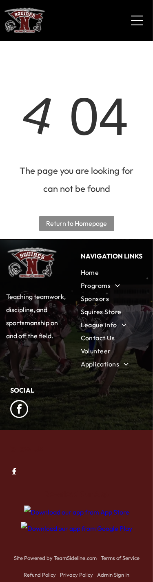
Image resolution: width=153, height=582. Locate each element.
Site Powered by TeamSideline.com (55, 558)
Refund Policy (40, 574)
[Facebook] (14, 471)
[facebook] (19, 410)
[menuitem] (112, 272)
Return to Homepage (76, 223)
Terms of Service (120, 558)
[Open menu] (137, 20)
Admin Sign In (113, 574)
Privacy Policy (76, 574)
